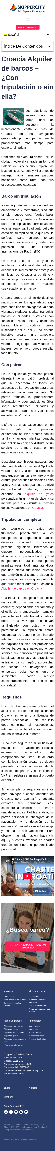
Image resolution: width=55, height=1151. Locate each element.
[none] (26, 34)
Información (35, 1020)
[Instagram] (6, 1112)
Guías (7, 1088)
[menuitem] (26, 34)
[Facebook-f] (11, 1112)
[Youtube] (16, 1112)
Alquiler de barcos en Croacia (21, 588)
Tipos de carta (37, 991)
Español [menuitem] (13, 34)
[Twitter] (26, 1112)
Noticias (33, 1088)
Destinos (8, 1097)
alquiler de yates (39, 494)
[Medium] (21, 1112)
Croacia (37, 507)
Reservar (9, 991)
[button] (49, 46)
